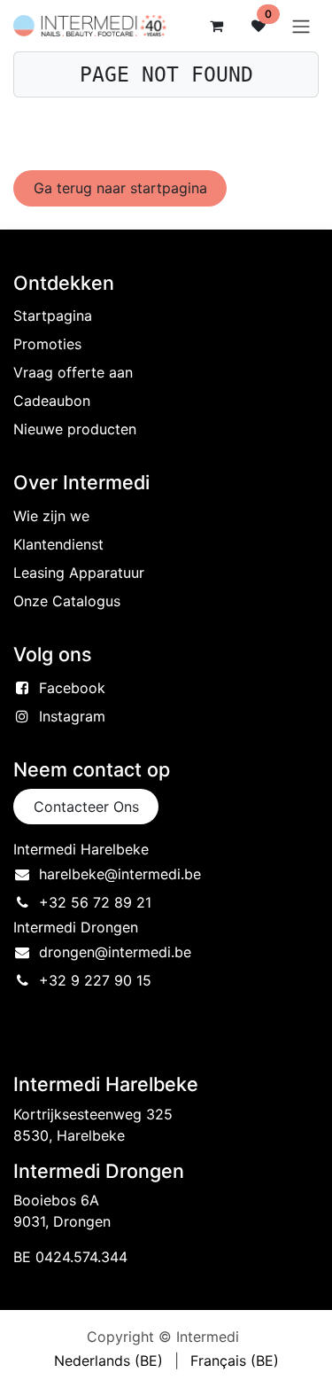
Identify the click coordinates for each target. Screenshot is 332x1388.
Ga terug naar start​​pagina (120, 188)
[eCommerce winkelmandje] (216, 25)
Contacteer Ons (86, 806)
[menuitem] (108, 1360)
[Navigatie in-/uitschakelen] (301, 25)
